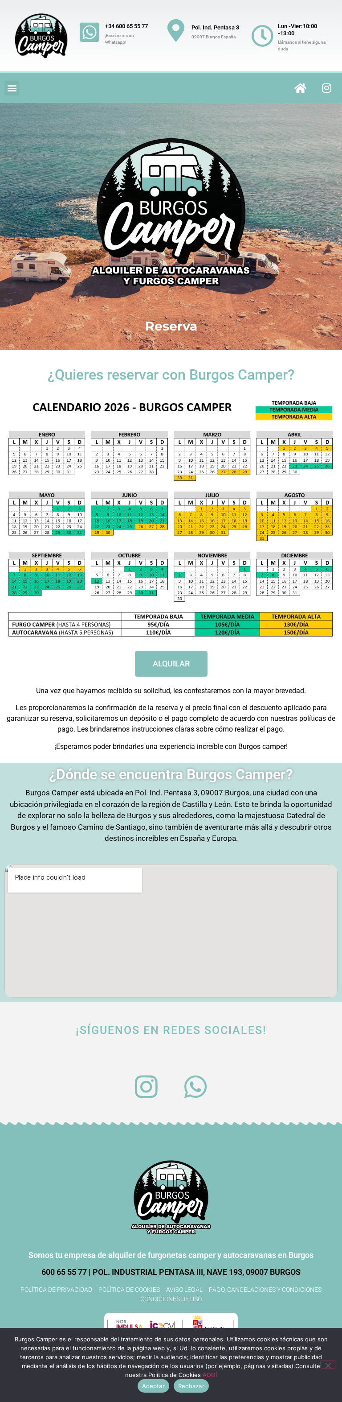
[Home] (300, 88)
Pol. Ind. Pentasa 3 (215, 27)
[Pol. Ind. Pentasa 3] (176, 30)
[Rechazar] (327, 1365)
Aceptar (153, 1386)
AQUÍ (210, 1374)
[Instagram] (327, 88)
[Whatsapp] (196, 1087)
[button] (11, 88)
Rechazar (191, 1386)
